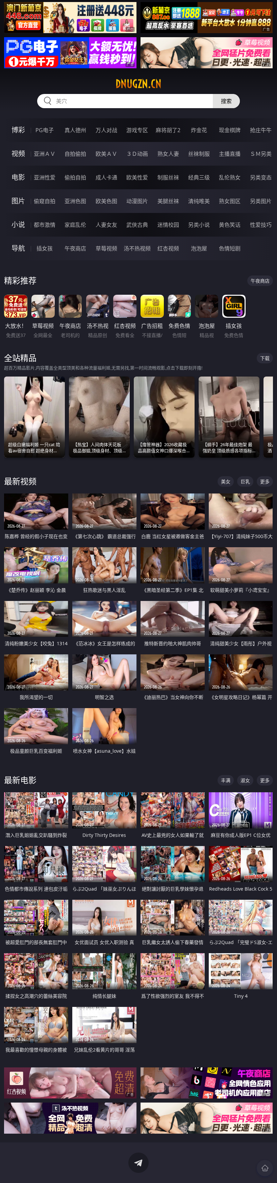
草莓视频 (106, 248)
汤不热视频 (137, 248)
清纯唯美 (199, 201)
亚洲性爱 (44, 177)
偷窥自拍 (44, 201)
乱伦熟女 (230, 177)
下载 (265, 358)
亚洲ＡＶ (44, 154)
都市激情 (44, 224)
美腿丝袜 (168, 201)
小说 (18, 224)
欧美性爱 (137, 177)
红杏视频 (168, 248)
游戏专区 (137, 130)
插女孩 (44, 248)
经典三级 (199, 177)
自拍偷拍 (75, 154)
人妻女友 (106, 224)
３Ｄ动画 (137, 154)
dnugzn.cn (138, 84)
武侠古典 (137, 224)
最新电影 (20, 780)
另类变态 (261, 177)
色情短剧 (230, 248)
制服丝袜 (168, 177)
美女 (225, 481)
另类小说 (199, 224)
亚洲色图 (75, 201)
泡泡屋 (199, 248)
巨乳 (245, 481)
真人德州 (75, 130)
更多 (265, 481)
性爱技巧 (261, 224)
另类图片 (261, 201)
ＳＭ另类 (261, 154)
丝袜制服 (199, 154)
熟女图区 (230, 201)
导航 (18, 248)
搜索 (226, 101)
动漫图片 (137, 201)
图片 (18, 201)
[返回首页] (265, 1168)
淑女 (245, 780)
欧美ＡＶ (106, 154)
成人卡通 (106, 177)
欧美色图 (106, 201)
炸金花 (199, 130)
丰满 (225, 780)
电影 (18, 177)
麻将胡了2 (168, 130)
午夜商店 (75, 248)
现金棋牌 (230, 130)
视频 (18, 153)
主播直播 (230, 154)
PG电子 (44, 130)
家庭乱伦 (75, 224)
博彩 (18, 130)
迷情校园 (168, 224)
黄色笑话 (230, 224)
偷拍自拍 (75, 177)
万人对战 (106, 130)
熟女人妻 (168, 154)
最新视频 (20, 481)
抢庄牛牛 (261, 130)
